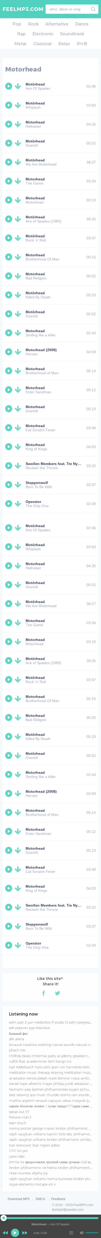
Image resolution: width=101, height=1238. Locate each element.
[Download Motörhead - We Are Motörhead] (19, 162)
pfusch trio (17, 1050)
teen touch (17, 1123)
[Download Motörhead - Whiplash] (19, 105)
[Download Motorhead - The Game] (19, 181)
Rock (33, 24)
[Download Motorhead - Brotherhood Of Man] (19, 257)
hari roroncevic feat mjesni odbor (34, 1145)
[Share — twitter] (57, 993)
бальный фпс (18, 1033)
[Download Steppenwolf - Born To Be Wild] (19, 485)
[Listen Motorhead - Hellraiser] (9, 124)
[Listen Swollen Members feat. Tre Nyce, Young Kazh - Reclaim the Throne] (9, 466)
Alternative (56, 24)
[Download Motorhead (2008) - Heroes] (19, 352)
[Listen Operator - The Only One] (9, 504)
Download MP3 (19, 1199)
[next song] (24, 1232)
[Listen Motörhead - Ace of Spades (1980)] (9, 219)
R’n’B (82, 43)
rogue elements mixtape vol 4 (32, 1184)
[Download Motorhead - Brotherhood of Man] (19, 371)
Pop (16, 24)
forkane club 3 (20, 1117)
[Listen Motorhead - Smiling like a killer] (9, 333)
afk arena (16, 1039)
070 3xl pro (18, 1151)
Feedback (58, 1199)
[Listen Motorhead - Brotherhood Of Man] (9, 257)
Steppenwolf (37, 483)
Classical (42, 43)
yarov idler (17, 1156)
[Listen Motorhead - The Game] (9, 181)
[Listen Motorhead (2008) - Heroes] (9, 352)
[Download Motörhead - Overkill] (19, 143)
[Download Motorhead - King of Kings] (19, 447)
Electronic (42, 33)
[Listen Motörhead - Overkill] (9, 143)
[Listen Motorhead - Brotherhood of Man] (9, 371)
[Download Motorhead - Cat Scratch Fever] (19, 428)
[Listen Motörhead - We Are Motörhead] (9, 162)
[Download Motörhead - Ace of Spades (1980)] (19, 219)
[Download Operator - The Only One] (19, 504)
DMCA (40, 1199)
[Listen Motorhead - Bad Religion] (9, 276)
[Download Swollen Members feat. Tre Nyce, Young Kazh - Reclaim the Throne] (19, 466)
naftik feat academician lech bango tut (40, 1061)
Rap (21, 33)
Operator (33, 502)
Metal (20, 43)
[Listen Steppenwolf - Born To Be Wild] (9, 485)
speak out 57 (19, 1112)
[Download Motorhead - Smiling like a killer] (19, 333)
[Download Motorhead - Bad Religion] (19, 276)
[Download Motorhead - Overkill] (19, 409)
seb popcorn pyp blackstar (29, 1028)
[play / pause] (15, 1233)
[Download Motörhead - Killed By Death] (19, 295)
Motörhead (35, 141)
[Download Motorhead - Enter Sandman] (19, 390)
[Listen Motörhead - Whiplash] (9, 105)
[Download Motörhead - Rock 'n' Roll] (19, 238)
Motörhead (35, 84)
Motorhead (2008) (41, 350)
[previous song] (5, 1232)
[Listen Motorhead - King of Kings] (9, 447)
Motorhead (35, 122)
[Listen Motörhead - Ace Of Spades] (9, 86)
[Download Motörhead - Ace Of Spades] (19, 86)
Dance (82, 24)
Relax (64, 43)
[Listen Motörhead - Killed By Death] (9, 295)
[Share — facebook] (43, 993)
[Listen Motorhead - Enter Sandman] (9, 390)
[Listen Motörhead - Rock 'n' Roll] (9, 238)
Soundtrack (72, 33)
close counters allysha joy (28, 1173)
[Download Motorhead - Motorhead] (19, 200)
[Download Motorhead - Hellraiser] (19, 124)
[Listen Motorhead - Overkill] (9, 409)
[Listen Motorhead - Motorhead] (9, 200)
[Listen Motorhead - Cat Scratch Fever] (9, 428)
